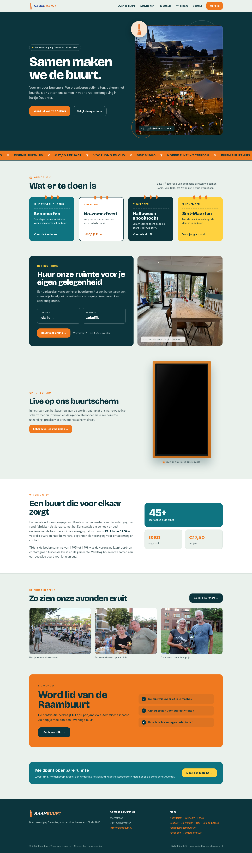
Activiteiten (147, 6)
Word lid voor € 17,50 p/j (50, 111)
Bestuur (197, 6)
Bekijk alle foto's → (206, 598)
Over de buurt (126, 6)
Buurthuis (165, 6)
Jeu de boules (211, 823)
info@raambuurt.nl (121, 827)
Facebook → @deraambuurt (186, 832)
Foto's (201, 818)
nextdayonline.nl (214, 846)
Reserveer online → (53, 333)
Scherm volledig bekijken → (50, 429)
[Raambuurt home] (43, 6)
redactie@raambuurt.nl (183, 827)
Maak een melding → (199, 773)
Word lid (214, 6)
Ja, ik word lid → (54, 732)
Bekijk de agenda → (89, 111)
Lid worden (187, 823)
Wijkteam (182, 6)
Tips (198, 823)
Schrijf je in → (93, 234)
